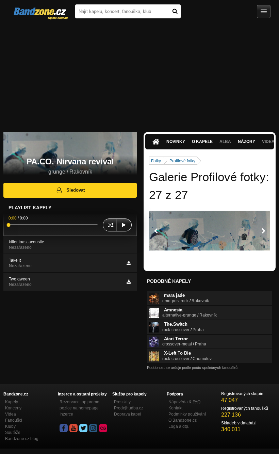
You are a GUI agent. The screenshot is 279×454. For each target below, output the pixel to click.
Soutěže (12, 432)
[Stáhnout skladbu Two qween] (128, 281)
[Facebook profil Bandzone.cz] (64, 428)
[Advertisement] (139, 74)
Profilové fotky (182, 161)
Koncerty (13, 408)
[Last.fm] (103, 428)
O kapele (202, 141)
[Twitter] (83, 428)
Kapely (11, 402)
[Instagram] (93, 428)
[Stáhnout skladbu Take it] (128, 263)
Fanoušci (13, 420)
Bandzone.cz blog (21, 438)
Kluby (10, 426)
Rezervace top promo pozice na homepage (79, 405)
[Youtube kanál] (73, 428)
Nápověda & (184, 402)
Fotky (156, 161)
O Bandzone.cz (182, 420)
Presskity (122, 402)
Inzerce (66, 414)
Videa (10, 414)
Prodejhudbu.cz (128, 408)
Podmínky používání (187, 414)
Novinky (175, 141)
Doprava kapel (127, 414)
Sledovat (75, 190)
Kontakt (175, 408)
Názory (246, 141)
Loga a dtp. (178, 426)
